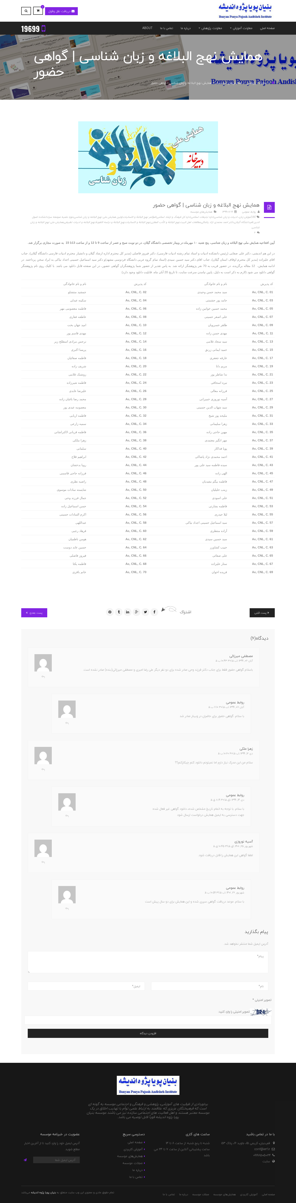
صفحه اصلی (135, 1142)
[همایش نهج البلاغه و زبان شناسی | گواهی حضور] (148, 157)
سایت (266, 1161)
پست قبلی (260, 612)
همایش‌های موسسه (229, 83)
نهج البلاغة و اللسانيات (137, 222)
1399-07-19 (227, 212)
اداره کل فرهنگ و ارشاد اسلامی (173, 217)
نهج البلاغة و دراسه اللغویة (110, 222)
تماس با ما (136, 1177)
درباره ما (137, 1170)
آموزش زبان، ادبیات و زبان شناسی (233, 217)
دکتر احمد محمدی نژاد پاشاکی (217, 222)
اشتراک (185, 612)
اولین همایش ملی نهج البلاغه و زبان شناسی (98, 217)
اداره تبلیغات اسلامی (202, 217)
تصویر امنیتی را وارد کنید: (234, 1011)
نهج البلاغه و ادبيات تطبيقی (79, 222)
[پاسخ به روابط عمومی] (67, 723)
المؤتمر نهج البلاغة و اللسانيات (139, 217)
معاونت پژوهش (256, 83)
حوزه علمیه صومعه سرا (60, 217)
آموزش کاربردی (133, 1149)
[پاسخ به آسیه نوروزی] (43, 862)
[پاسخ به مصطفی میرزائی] (43, 677)
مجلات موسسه (132, 1163)
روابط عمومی (249, 212)
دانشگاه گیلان (242, 222)
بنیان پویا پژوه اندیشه (43, 1192)
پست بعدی (35, 612)
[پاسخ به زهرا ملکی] (43, 769)
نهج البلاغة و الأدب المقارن (165, 222)
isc (254, 217)
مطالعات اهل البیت (190, 222)
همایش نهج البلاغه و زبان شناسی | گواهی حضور (206, 204)
